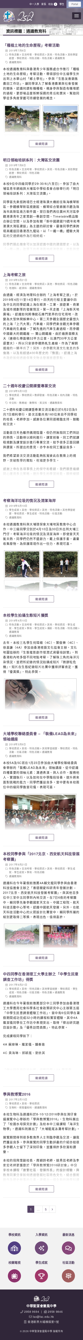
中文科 (13, 402)
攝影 (49, 628)
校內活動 (65, 395)
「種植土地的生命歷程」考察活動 (31, 45)
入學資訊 (41, 1234)
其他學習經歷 (49, 748)
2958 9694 (31, 1311)
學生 (61, 4)
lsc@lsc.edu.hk (43, 1317)
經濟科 (23, 288)
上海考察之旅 (14, 274)
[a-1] (21, 119)
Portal (75, 4)
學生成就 (14, 509)
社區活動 (57, 513)
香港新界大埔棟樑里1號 (43, 1322)
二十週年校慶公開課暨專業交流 (29, 385)
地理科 (13, 288)
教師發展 (39, 395)
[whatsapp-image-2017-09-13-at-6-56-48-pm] (60, 936)
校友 (52, 4)
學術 (29, 628)
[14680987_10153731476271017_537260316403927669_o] (40, 706)
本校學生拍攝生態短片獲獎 (25, 615)
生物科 (13, 1107)
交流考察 (27, 54)
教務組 (23, 402)
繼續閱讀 (41, 144)
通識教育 (60, 58)
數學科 (33, 402)
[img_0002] (21, 564)
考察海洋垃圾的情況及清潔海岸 (29, 500)
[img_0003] (60, 564)
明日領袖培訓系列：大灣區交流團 (31, 160)
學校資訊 (39, 54)
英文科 (43, 402)
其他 (49, 54)
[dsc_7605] (40, 821)
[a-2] (60, 119)
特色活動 (14, 54)
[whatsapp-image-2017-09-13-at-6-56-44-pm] (21, 936)
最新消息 (68, 1234)
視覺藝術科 (25, 1107)
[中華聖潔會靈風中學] (9, 16)
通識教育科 (15, 62)
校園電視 (14, 1262)
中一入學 (34, 4)
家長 (43, 4)
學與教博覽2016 (17, 1094)
